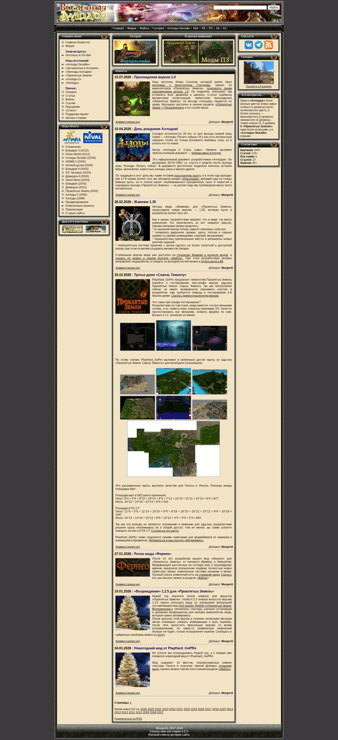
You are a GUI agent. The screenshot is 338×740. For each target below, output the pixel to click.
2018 (201, 709)
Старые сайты (75, 213)
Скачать (226, 574)
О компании (73, 146)
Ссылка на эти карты (165, 530)
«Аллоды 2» (73, 79)
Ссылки (70, 103)
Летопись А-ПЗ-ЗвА (78, 55)
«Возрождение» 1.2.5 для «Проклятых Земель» (174, 591)
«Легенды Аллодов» (79, 71)
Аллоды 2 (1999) (76, 194)
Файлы (144, 28)
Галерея (158, 28)
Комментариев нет (128, 122)
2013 (118, 712)
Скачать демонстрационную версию (195, 295)
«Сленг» (71, 110)
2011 (132, 712)
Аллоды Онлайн (178, 28)
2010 (139, 712)
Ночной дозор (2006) (79, 165)
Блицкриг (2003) (76, 183)
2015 (223, 709)
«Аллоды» (72, 82)
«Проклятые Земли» (79, 75)
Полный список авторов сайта (169, 734)
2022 (172, 709)
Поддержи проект (77, 114)
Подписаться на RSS (128, 718)
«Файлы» (225, 669)
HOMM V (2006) (76, 161)
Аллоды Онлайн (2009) (81, 158)
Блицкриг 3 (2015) (77, 150)
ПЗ (211, 28)
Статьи (70, 95)
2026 (143, 709)
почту (161, 634)
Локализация (74, 209)
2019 (194, 709)
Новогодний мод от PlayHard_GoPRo (165, 648)
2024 (158, 709)
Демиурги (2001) (76, 187)
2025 (151, 709)
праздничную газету (187, 175)
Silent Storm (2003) (78, 180)
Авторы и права (76, 117)
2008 (153, 712)
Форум (131, 28)
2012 (125, 712)
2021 (179, 709)
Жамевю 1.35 (145, 202)
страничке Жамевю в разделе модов (202, 255)
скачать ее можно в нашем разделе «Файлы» (149, 258)
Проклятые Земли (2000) (82, 191)
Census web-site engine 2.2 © (169, 731)
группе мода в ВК (212, 261)
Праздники (73, 106)
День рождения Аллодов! (156, 129)
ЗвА (195, 28)
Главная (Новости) (78, 42)
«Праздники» (190, 178)
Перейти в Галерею (259, 86)
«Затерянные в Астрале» (82, 68)
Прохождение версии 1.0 (155, 77)
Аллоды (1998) (75, 198)
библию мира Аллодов (206, 153)
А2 (218, 28)
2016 (215, 709)
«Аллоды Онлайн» (78, 64)
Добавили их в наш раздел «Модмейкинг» (176, 540)
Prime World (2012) (78, 154)
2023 (165, 709)
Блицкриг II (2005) (77, 169)
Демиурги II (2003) (77, 176)
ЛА (204, 28)
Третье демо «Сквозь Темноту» (160, 275)
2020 (187, 709)
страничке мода (209, 574)
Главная (118, 28)
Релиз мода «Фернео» (152, 554)
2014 (230, 709)
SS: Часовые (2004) (78, 172)
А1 (224, 28)
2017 (208, 709)
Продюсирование (77, 202)
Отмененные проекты (80, 205)
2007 (160, 712)
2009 (146, 712)
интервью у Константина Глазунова (181, 85)
